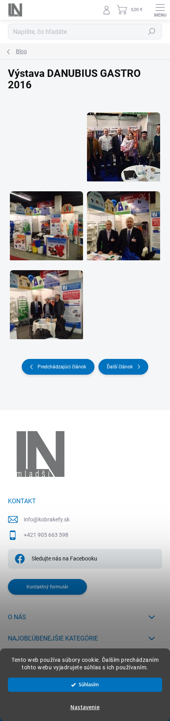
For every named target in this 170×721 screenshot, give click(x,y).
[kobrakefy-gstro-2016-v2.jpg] (46, 220)
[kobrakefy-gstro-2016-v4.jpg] (46, 299)
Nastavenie (85, 707)
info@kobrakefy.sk (47, 519)
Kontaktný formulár (47, 587)
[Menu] (160, 10)
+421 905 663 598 (46, 535)
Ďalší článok (120, 367)
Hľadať (151, 31)
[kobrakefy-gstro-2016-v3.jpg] (123, 220)
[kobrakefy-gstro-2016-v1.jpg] (123, 142)
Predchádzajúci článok (62, 367)
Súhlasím (89, 684)
